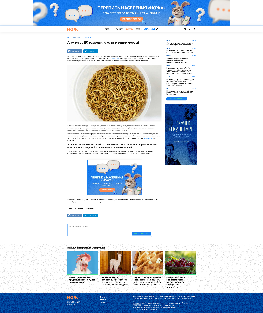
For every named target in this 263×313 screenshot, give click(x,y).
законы (79, 208)
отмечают (148, 138)
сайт (168, 77)
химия (168, 56)
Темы (102, 302)
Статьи (108, 29)
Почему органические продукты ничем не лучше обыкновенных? (82, 279)
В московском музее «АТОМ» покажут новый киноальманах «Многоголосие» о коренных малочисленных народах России (179, 70)
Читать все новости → (176, 99)
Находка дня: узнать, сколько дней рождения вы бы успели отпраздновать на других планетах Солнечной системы (180, 82)
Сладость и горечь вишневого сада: (175, 282)
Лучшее (119, 29)
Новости (129, 29)
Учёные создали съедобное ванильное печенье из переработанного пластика (177, 60)
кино (168, 65)
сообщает (115, 59)
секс (168, 48)
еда (68, 37)
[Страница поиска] (195, 29)
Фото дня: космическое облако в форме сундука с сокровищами (179, 44)
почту (172, 305)
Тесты (139, 29)
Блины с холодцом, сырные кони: (147, 281)
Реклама (103, 297)
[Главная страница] (72, 29)
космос (169, 40)
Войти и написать (141, 233)
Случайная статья (157, 29)
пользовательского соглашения (167, 307)
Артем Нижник (76, 37)
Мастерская (149, 29)
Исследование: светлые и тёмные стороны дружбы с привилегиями (180, 52)
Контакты (104, 300)
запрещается (137, 303)
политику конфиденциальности (143, 309)
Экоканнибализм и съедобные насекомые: (115, 281)
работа (168, 88)
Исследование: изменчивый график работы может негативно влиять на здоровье (180, 93)
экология (91, 208)
